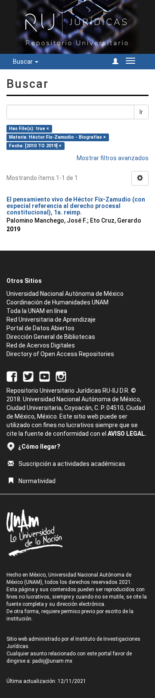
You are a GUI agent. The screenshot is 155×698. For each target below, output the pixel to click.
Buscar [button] (23, 61)
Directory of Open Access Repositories (60, 354)
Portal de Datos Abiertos (40, 328)
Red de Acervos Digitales (40, 345)
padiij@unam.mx (52, 661)
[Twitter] (28, 375)
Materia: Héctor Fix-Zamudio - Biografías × (57, 137)
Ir (141, 112)
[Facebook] (11, 375)
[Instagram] (61, 375)
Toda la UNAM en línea (36, 310)
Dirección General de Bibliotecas (50, 336)
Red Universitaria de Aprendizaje (51, 319)
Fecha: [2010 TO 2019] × (35, 146)
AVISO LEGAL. (127, 433)
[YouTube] (44, 375)
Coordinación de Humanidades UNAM (57, 302)
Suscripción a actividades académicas (72, 463)
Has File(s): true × (29, 128)
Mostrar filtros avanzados (113, 158)
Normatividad (37, 481)
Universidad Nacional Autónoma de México (65, 293)
